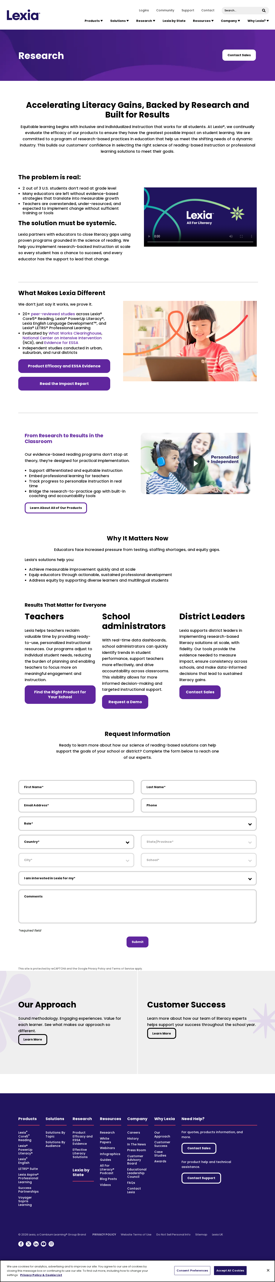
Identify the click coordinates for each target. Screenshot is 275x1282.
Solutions (55, 1118)
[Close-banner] (268, 1270)
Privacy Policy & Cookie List (41, 1275)
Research (82, 1118)
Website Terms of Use (136, 1234)
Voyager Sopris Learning (25, 1201)
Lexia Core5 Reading (24, 1136)
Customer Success (162, 1144)
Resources (110, 1118)
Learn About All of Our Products (56, 508)
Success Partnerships (28, 1190)
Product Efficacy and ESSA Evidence (64, 366)
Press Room (136, 1150)
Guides (105, 1160)
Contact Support (201, 1178)
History (133, 1138)
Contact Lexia (134, 1190)
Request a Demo (125, 701)
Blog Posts (108, 1179)
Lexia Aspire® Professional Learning (28, 1178)
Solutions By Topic (55, 1134)
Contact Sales (239, 55)
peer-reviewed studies (53, 314)
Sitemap (201, 1234)
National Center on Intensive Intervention (62, 338)
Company (137, 1118)
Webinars (107, 1148)
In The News (136, 1144)
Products (27, 1118)
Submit (138, 942)
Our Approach (162, 1134)
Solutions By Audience (55, 1144)
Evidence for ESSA (61, 342)
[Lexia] (24, 14)
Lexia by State (174, 21)
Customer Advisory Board (135, 1160)
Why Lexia (164, 1118)
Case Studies (160, 1154)
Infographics (110, 1154)
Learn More (35, 1039)
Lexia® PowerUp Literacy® (25, 1149)
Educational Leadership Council (137, 1173)
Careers (133, 1132)
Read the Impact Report (64, 383)
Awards (160, 1161)
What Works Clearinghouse (75, 333)
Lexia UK (217, 1234)
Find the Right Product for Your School (60, 694)
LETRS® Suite (28, 1169)
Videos (105, 1185)
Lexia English (23, 1161)
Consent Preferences (192, 1270)
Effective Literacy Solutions (80, 1153)
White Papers (105, 1140)
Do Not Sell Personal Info (173, 1234)
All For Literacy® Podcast (107, 1169)
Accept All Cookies (230, 1270)
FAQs (131, 1183)
